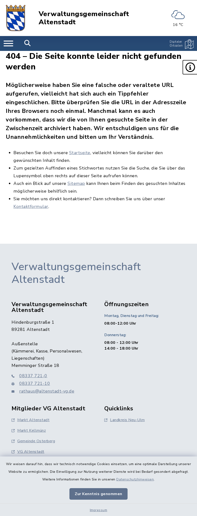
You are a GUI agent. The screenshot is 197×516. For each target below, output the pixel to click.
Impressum (98, 510)
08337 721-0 (33, 376)
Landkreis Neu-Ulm (127, 420)
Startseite (79, 153)
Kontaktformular (30, 206)
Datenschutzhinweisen (135, 479)
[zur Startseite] (15, 18)
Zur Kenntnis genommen (98, 494)
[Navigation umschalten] (8, 43)
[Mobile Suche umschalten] (27, 43)
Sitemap (76, 183)
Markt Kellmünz (31, 430)
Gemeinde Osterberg (36, 441)
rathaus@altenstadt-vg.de (46, 391)
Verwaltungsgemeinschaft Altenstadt (84, 18)
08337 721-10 (34, 383)
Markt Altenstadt (33, 420)
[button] (190, 67)
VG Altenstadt (30, 451)
